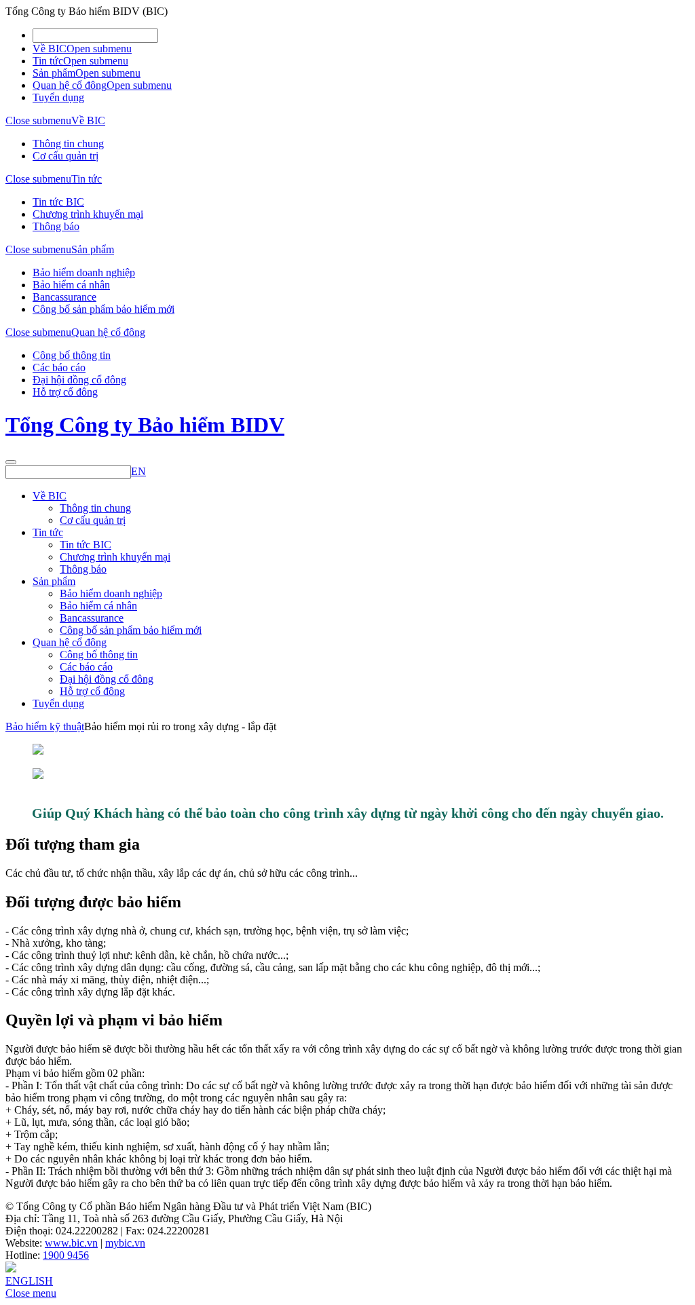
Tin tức (48, 61)
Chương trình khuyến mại (88, 214)
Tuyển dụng (58, 97)
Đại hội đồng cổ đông (79, 379)
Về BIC (50, 48)
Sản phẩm (54, 73)
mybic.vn (125, 1243)
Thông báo (56, 226)
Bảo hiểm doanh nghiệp (84, 272)
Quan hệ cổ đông (70, 85)
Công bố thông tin (72, 355)
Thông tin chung (68, 143)
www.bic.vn (71, 1243)
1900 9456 (66, 1255)
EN (138, 471)
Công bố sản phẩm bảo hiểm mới (103, 309)
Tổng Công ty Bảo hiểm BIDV (144, 425)
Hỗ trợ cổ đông (65, 392)
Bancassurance (64, 297)
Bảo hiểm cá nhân (71, 284)
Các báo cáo (59, 367)
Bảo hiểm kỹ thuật (44, 726)
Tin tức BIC (58, 202)
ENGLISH (29, 1281)
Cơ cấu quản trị (65, 156)
